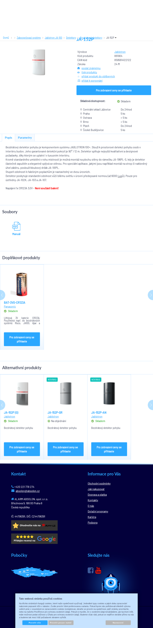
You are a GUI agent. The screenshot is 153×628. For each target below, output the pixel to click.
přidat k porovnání (92, 80)
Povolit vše (35, 623)
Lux (120, 176)
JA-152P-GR (55, 412)
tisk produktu (89, 72)
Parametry (25, 137)
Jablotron (120, 51)
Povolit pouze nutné (61, 623)
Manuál (16, 234)
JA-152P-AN (99, 412)
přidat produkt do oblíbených (98, 76)
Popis (8, 137)
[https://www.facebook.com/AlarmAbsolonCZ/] (90, 570)
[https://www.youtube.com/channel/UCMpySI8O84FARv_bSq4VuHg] (98, 570)
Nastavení (118, 623)
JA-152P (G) (11, 412)
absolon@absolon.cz (28, 491)
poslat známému (91, 68)
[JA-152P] (38, 62)
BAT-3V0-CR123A (14, 302)
